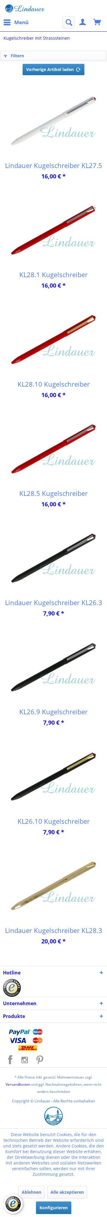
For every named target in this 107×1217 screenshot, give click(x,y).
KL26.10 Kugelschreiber (54, 821)
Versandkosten (18, 1084)
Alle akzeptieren (67, 1192)
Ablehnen (31, 1192)
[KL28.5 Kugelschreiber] (53, 449)
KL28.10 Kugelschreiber (54, 384)
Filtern (17, 55)
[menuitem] (16, 22)
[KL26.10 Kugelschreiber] (53, 777)
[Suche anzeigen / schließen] (68, 22)
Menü (21, 22)
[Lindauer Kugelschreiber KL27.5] (53, 121)
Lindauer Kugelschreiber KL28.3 (53, 930)
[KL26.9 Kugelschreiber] (53, 667)
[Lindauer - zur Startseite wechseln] (26, 9)
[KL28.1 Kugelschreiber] (53, 230)
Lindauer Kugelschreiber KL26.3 (53, 602)
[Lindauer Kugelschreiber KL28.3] (53, 886)
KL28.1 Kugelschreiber (53, 274)
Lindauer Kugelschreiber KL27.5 (53, 165)
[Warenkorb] (97, 22)
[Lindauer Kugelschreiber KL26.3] (53, 558)
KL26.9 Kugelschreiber (53, 711)
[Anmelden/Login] (83, 22)
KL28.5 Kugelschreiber (53, 493)
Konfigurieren (54, 1207)
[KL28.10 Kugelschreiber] (53, 340)
